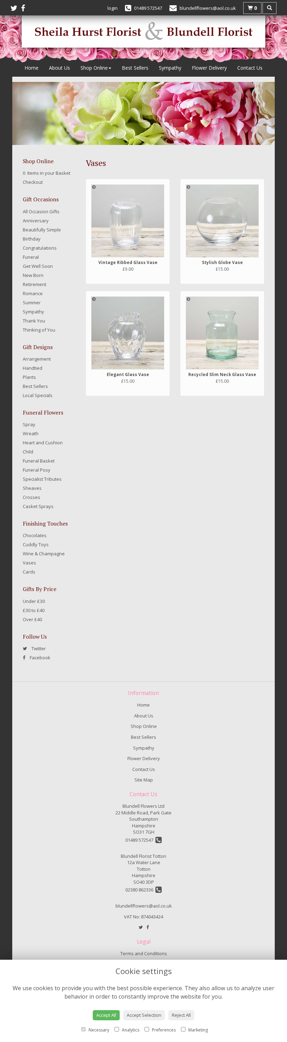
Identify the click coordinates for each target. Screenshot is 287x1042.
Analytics (130, 1030)
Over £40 (32, 619)
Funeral (31, 257)
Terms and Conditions (143, 953)
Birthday (32, 239)
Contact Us (249, 67)
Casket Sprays (38, 506)
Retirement (34, 284)
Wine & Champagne (44, 553)
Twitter (38, 648)
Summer (32, 302)
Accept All (106, 1015)
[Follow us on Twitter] (15, 8)
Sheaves (32, 488)
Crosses (31, 497)
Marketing (197, 1030)
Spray (29, 424)
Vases (29, 563)
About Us (59, 67)
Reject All (181, 1015)
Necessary (98, 1030)
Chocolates (35, 535)
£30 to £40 (33, 610)
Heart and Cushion (43, 442)
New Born (33, 275)
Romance (33, 293)
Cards (29, 572)
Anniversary (36, 220)
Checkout (33, 182)
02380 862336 (140, 890)
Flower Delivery (209, 67)
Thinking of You (39, 330)
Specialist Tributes (42, 479)
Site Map (143, 780)
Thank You (34, 321)
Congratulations (40, 248)
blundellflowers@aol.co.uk (143, 906)
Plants (29, 377)
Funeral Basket (39, 461)
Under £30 (34, 601)
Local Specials (37, 395)
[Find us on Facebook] (25, 8)
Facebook (39, 657)
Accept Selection (144, 1015)
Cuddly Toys (36, 544)
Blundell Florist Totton (143, 856)
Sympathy (170, 67)
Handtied (32, 368)
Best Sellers (135, 67)
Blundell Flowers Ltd (143, 806)
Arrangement (37, 359)
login (112, 8)
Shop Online (94, 67)
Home (31, 67)
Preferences (163, 1030)
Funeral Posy (36, 470)
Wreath (30, 433)
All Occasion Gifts (41, 211)
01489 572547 (140, 840)
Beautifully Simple (42, 230)
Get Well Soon (38, 266)
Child (28, 452)
